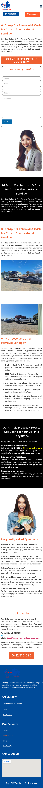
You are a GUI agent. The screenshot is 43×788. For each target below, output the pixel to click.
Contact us (7, 715)
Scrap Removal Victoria (12, 703)
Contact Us (7, 746)
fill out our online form (32, 448)
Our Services (8, 736)
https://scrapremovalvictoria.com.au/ (23, 638)
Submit (7, 121)
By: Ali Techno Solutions (21, 783)
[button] (41, 6)
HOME (5, 731)
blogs (5, 709)
